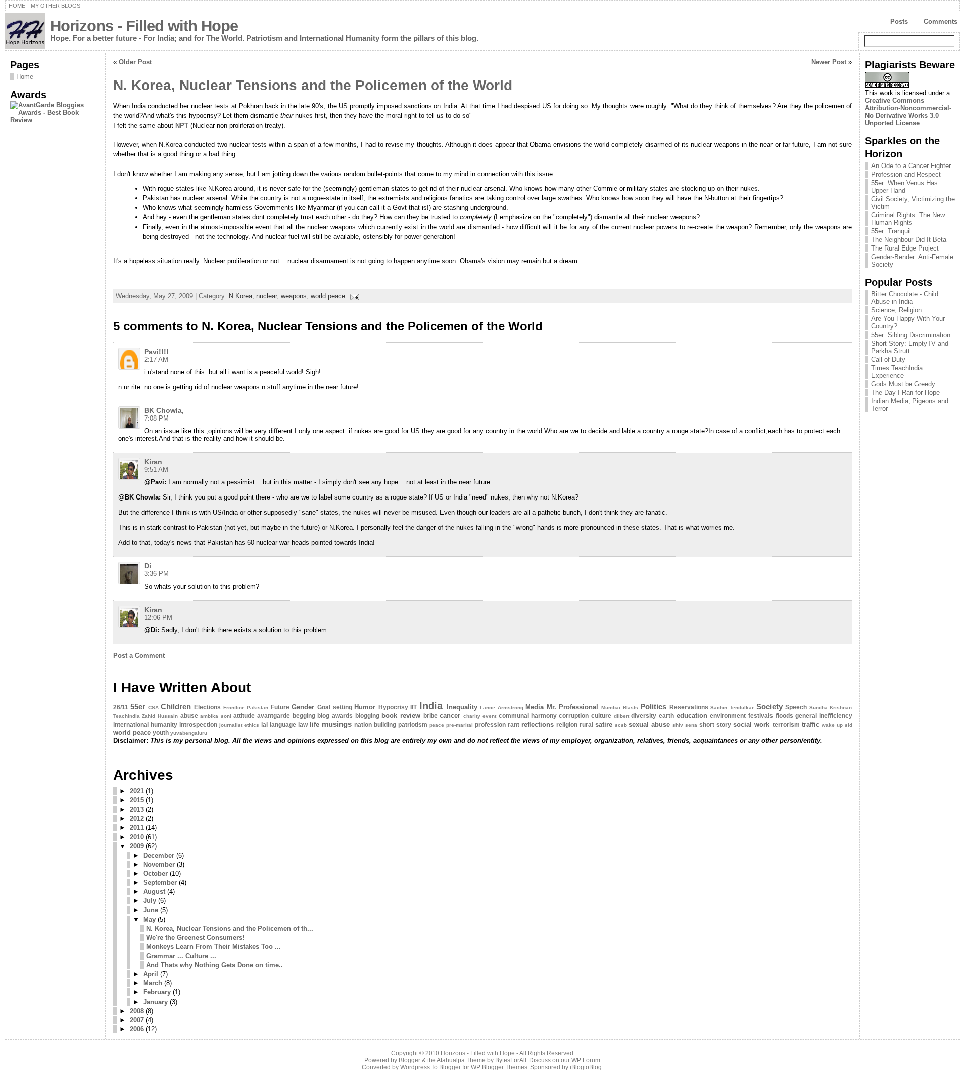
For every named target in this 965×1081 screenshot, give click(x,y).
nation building (375, 725)
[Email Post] (353, 296)
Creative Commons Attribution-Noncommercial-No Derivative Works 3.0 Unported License (908, 112)
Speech (796, 707)
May (149, 919)
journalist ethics (239, 725)
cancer (450, 715)
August (154, 891)
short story (715, 725)
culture (601, 716)
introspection (198, 725)
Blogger (409, 1060)
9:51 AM (156, 469)
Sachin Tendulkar (732, 707)
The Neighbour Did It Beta (908, 239)
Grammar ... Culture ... (181, 956)
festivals (760, 716)
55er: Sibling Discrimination (910, 335)
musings (337, 724)
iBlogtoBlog (586, 1067)
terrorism (786, 725)
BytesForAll (510, 1060)
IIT (413, 707)
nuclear (266, 296)
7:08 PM (156, 418)
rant (513, 725)
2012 (137, 818)
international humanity (145, 725)
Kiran (153, 462)
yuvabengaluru (188, 733)
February (157, 992)
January (155, 1002)
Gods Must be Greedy (903, 384)
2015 (137, 800)
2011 (137, 827)
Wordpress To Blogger (430, 1067)
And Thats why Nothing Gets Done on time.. (214, 965)
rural (586, 725)
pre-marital (459, 725)
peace (436, 725)
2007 (137, 1020)
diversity (643, 716)
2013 (137, 809)
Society (769, 706)
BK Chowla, (164, 410)
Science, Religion (896, 310)
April (150, 974)
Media (534, 707)
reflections (537, 724)
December (158, 855)
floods (784, 716)
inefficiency (835, 716)
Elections (207, 707)
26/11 (120, 707)
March (152, 983)
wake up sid (837, 725)
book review (400, 715)
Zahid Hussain (160, 716)
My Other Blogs (55, 6)
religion (566, 725)
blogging (367, 716)
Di (147, 566)
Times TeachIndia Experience (897, 371)
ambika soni (215, 716)
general (806, 716)
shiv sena (684, 725)
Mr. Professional (573, 707)
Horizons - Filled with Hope (144, 26)
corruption (574, 716)
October (155, 873)
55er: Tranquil (891, 231)
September (160, 882)
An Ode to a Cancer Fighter (911, 166)
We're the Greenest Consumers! (195, 937)
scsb (621, 725)
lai (264, 725)
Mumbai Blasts (619, 707)
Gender (303, 707)
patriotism (412, 725)
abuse (189, 716)
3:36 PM (156, 573)
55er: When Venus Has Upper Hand (904, 186)
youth (161, 733)
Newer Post (828, 62)
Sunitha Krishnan (830, 707)
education (692, 715)
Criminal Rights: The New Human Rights (908, 218)
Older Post (135, 62)
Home (17, 6)
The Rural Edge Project (905, 248)
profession (490, 725)
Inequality (462, 707)
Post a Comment (139, 655)
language (283, 725)
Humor (364, 707)
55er (137, 706)
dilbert (621, 716)
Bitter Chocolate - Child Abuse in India (904, 297)
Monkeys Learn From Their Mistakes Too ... (213, 946)
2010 (137, 837)
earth (666, 716)
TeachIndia (126, 716)
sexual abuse (649, 724)
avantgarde (273, 716)
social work (751, 724)
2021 (137, 791)
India (431, 705)
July (149, 900)
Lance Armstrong (501, 707)
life (314, 724)
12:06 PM (158, 617)
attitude (244, 716)
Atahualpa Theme (461, 1060)
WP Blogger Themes (499, 1067)
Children (176, 706)
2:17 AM (156, 359)
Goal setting (334, 707)
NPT (182, 125)
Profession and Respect (906, 174)
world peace (328, 296)
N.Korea (240, 296)
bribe (430, 716)
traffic (810, 724)
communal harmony (528, 716)
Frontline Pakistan (246, 707)
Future (280, 707)
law (303, 725)
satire (603, 724)
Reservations (688, 707)
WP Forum (585, 1060)
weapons (294, 296)
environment (728, 716)
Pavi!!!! (156, 352)
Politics (653, 706)
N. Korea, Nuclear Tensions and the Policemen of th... (229, 928)
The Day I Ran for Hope (905, 392)
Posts (899, 21)
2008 (137, 1011)
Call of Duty (888, 359)
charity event (480, 716)
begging (304, 716)
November (159, 864)
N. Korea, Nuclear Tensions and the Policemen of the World (312, 85)
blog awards (335, 716)
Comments (940, 21)
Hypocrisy (393, 707)
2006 (137, 1029)
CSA (153, 707)
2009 (137, 846)
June (150, 910)
